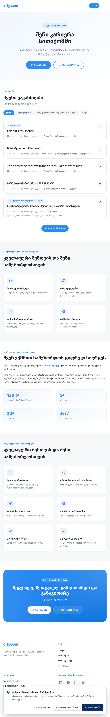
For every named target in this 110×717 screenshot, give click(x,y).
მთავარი (62, 650)
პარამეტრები (43, 707)
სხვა (84, 113)
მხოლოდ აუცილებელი (67, 707)
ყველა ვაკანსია (53, 228)
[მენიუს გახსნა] (104, 6)
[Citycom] (10, 6)
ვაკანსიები (40, 64)
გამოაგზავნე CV (70, 64)
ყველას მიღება (92, 707)
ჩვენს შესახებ (65, 661)
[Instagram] (75, 682)
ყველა (9, 113)
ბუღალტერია (24, 113)
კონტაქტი (63, 666)
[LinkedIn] (61, 682)
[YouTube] (83, 682)
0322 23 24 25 (13, 681)
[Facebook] (68, 682)
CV (96, 6)
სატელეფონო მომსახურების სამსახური (57, 113)
